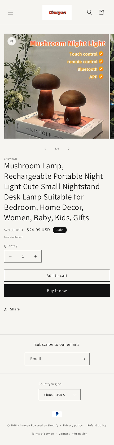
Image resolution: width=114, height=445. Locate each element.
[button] (10, 12)
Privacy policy (73, 425)
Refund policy (96, 425)
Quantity (10, 246)
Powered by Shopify (44, 425)
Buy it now (57, 290)
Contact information (73, 433)
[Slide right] (68, 149)
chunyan (24, 425)
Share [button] (15, 309)
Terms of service (43, 433)
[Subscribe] (83, 359)
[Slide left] (45, 149)
